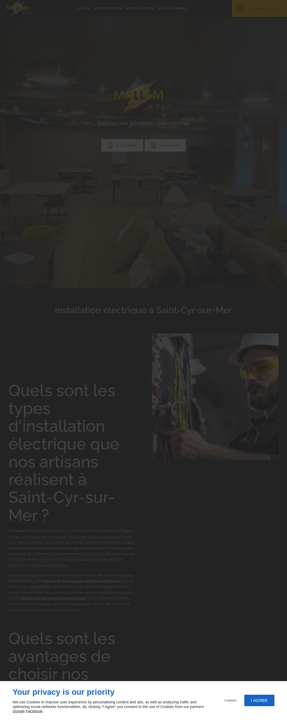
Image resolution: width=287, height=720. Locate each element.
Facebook (34, 711)
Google (19, 711)
